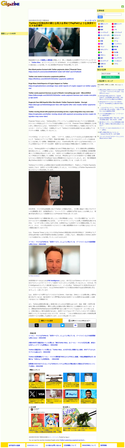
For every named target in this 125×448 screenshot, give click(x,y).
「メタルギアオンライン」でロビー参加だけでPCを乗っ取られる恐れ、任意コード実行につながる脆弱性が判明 (111, 109)
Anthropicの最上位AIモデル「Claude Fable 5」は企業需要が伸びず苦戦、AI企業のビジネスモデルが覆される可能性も (111, 97)
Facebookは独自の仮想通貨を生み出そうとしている (53, 383)
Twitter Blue (36, 62)
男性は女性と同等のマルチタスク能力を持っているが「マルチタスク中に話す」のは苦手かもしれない (111, 91)
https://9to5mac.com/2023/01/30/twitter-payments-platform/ (51, 79)
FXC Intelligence (53, 280)
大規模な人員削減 (46, 60)
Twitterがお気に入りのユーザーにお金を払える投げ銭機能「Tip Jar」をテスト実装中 (71, 384)
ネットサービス (90, 20)
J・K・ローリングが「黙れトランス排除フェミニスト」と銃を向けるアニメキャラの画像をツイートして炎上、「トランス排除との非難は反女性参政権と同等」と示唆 (45, 430)
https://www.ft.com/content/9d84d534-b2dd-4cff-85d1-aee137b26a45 (55, 72)
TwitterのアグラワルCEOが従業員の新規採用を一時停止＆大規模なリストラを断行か (88, 401)
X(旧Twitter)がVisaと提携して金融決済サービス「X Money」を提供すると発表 (36, 401)
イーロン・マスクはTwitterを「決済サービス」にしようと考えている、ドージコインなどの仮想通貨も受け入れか (36, 385)
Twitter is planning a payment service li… (72, 440)
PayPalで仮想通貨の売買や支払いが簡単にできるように (71, 400)
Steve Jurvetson (34, 276)
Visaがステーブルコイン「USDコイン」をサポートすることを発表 (54, 401)
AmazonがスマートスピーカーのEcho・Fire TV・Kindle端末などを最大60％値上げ (111, 103)
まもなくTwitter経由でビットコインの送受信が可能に (88, 383)
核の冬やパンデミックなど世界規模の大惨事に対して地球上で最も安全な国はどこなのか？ (111, 123)
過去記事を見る (110, 77)
